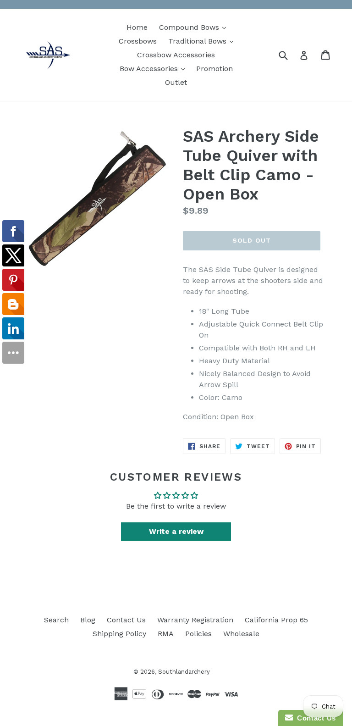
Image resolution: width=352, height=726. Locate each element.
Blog (87, 619)
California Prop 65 (276, 619)
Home (137, 27)
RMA (166, 633)
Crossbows (138, 41)
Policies (198, 633)
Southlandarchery (184, 671)
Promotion (214, 68)
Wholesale (241, 633)
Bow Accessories (154, 68)
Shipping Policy (119, 633)
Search (56, 619)
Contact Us (126, 619)
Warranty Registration (195, 619)
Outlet (176, 82)
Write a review (176, 531)
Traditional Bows (203, 40)
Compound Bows (195, 27)
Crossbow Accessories (176, 54)
